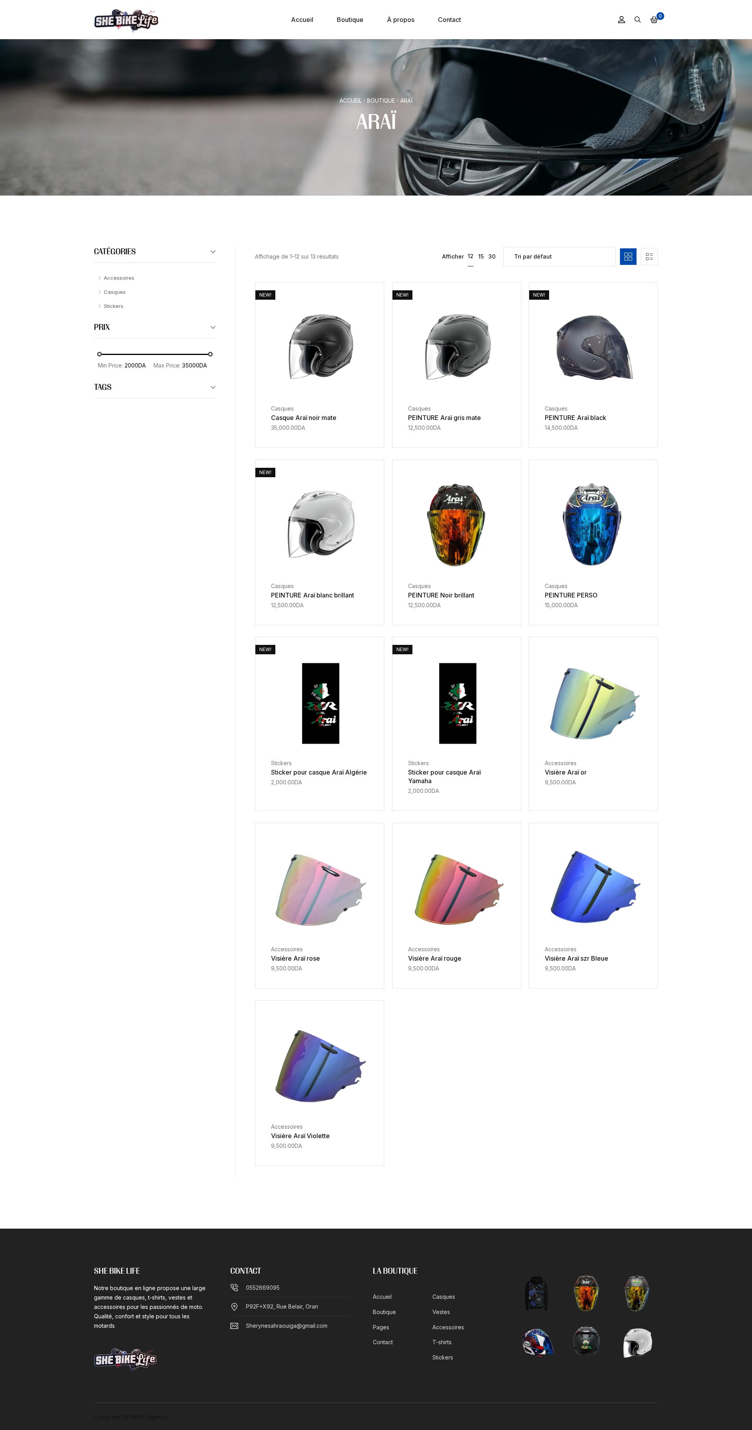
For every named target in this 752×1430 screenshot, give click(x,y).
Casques (282, 408)
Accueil (351, 100)
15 (481, 256)
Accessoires (561, 763)
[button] (310, 392)
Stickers (281, 763)
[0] (654, 19)
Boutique (381, 100)
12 (471, 256)
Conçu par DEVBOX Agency (130, 1417)
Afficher (453, 256)
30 (491, 256)
